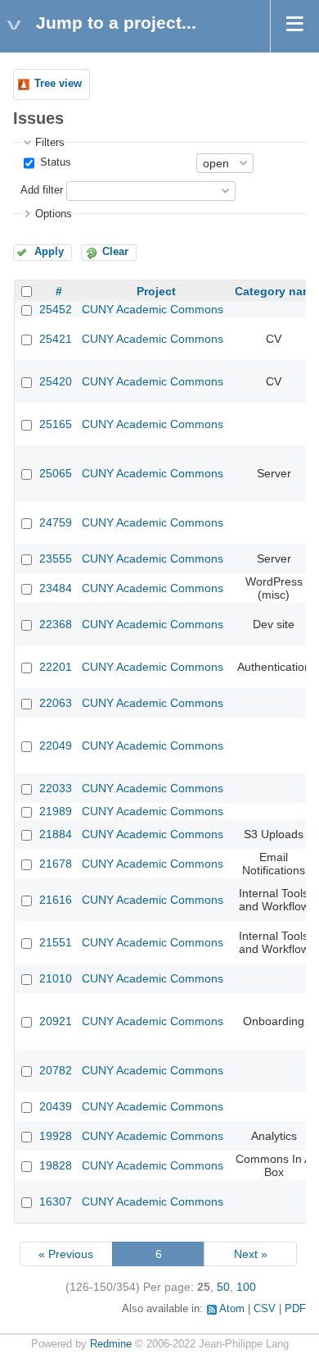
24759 (55, 522)
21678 (55, 863)
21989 (55, 811)
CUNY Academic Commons (152, 309)
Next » (250, 1254)
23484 (55, 588)
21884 (55, 834)
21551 (55, 942)
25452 (55, 309)
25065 (55, 473)
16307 (55, 1201)
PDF (295, 1309)
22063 (55, 702)
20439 (55, 1106)
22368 (55, 624)
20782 (55, 1070)
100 (246, 1286)
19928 (55, 1135)
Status (54, 162)
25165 (55, 424)
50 (223, 1286)
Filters (50, 142)
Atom (232, 1309)
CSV (265, 1309)
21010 (55, 978)
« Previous (65, 1254)
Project (156, 291)
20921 (55, 1021)
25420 (55, 381)
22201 (55, 666)
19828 (55, 1165)
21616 (55, 899)
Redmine (111, 1344)
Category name (277, 291)
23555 (55, 558)
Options (53, 214)
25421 (55, 338)
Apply (49, 252)
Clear (115, 252)
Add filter (41, 190)
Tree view (58, 83)
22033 (55, 788)
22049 (55, 745)
